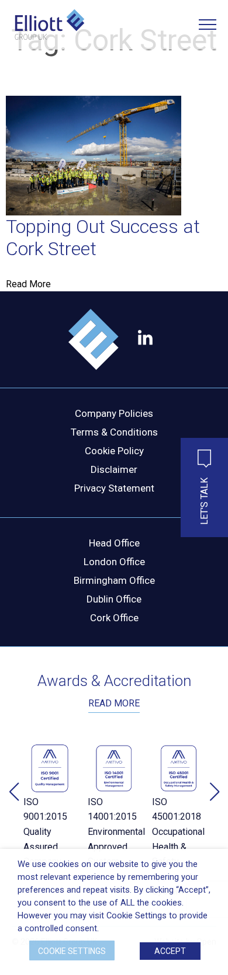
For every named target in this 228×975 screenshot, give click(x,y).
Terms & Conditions (114, 432)
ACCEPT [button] (170, 951)
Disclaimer (114, 469)
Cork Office (114, 618)
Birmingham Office (114, 580)
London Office (114, 561)
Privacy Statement (114, 488)
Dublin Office (114, 599)
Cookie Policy (114, 451)
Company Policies (114, 413)
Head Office (114, 543)
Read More (28, 284)
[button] (214, 792)
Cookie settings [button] (72, 951)
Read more (114, 703)
